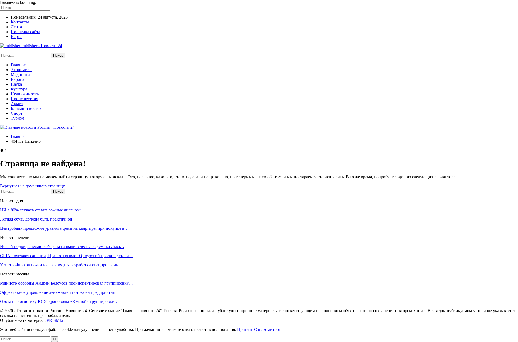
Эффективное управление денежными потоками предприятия (57, 292)
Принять (245, 329)
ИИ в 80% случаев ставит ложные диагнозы (40, 210)
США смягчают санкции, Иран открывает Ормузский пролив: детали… (66, 255)
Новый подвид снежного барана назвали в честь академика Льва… (62, 246)
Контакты (20, 22)
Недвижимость (25, 94)
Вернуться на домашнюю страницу (32, 186)
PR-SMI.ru (56, 320)
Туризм (17, 118)
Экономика (21, 69)
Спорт (16, 113)
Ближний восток (26, 108)
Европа (17, 79)
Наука (16, 84)
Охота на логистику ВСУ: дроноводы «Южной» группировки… (59, 301)
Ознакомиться (267, 329)
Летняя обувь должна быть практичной (36, 219)
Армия (17, 103)
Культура (19, 89)
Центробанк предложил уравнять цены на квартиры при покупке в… (64, 228)
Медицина (20, 74)
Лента (16, 27)
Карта (16, 36)
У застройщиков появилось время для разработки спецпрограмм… (61, 265)
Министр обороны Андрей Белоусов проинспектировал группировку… (66, 283)
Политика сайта (25, 31)
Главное (18, 64)
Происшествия (24, 98)
